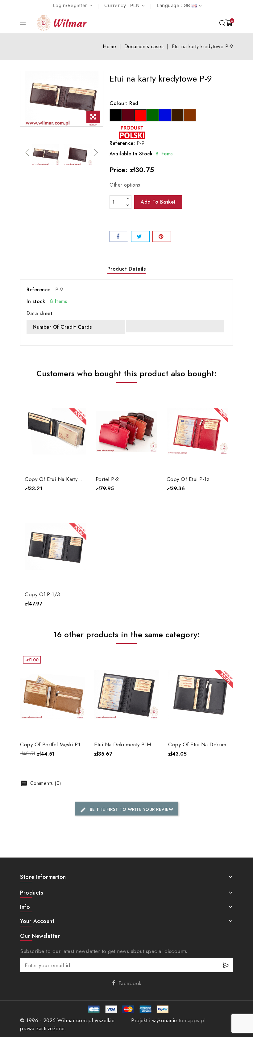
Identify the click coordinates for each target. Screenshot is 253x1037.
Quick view (77, 400)
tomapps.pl (192, 1020)
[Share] (119, 236)
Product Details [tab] (126, 268)
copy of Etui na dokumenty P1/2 (208, 744)
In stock (36, 301)
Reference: (122, 143)
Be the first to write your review (126, 809)
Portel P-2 (107, 479)
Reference (39, 289)
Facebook (130, 983)
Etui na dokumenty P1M (122, 744)
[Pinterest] (162, 236)
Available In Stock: (132, 153)
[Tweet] (140, 236)
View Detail (55, 459)
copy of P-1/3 (42, 594)
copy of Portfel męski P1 (50, 744)
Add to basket (158, 201)
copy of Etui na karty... (53, 479)
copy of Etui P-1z (188, 479)
